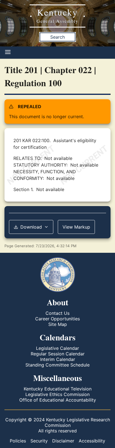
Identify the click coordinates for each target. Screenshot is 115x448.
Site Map (57, 324)
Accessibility (92, 441)
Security (39, 441)
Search (57, 37)
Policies (18, 441)
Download (31, 227)
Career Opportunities (57, 318)
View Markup (76, 227)
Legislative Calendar (57, 348)
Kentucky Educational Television (58, 389)
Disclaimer (63, 441)
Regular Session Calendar (58, 354)
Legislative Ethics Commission (57, 394)
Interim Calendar (57, 359)
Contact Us (57, 313)
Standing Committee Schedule (57, 365)
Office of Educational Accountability (57, 400)
